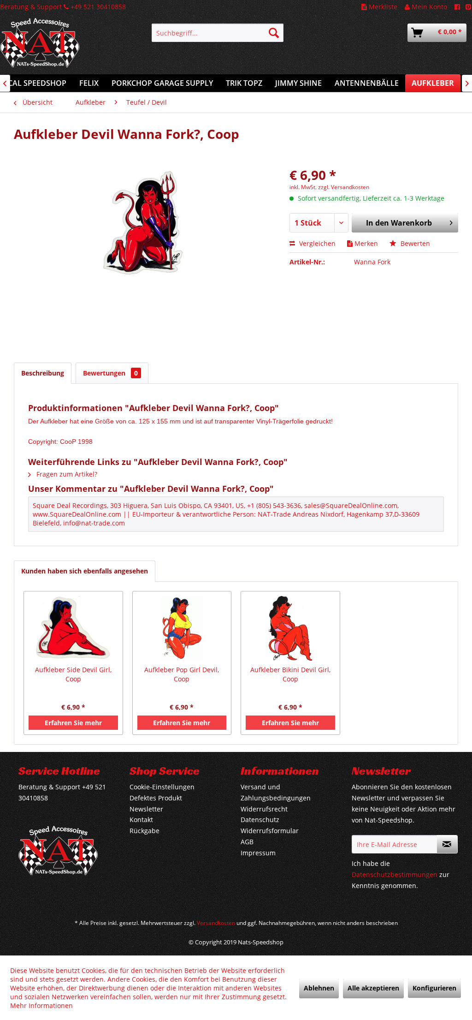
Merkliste (382, 6)
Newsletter (146, 809)
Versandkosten (216, 923)
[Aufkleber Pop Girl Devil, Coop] (182, 628)
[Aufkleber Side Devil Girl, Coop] (73, 628)
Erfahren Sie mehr (73, 722)
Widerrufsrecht (264, 809)
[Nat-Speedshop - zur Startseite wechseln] (58, 47)
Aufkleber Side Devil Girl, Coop (73, 674)
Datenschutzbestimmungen (394, 874)
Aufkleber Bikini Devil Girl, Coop (290, 674)
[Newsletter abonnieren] (447, 844)
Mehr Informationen (41, 1005)
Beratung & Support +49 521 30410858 (63, 6)
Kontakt (141, 819)
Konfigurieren (434, 988)
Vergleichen (316, 243)
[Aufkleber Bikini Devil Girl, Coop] (290, 628)
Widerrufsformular (270, 830)
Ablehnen (319, 988)
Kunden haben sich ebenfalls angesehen (84, 571)
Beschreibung (42, 373)
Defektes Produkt (156, 797)
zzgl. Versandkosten (343, 187)
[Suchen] (273, 33)
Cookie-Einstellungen (162, 786)
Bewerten (414, 243)
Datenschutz (260, 819)
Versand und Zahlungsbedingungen (276, 792)
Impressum (258, 852)
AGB (247, 841)
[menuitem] (218, 33)
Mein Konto (428, 6)
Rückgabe (144, 830)
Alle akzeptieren (373, 988)
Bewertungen (110, 373)
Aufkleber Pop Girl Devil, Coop (181, 674)
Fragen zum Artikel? (66, 474)
